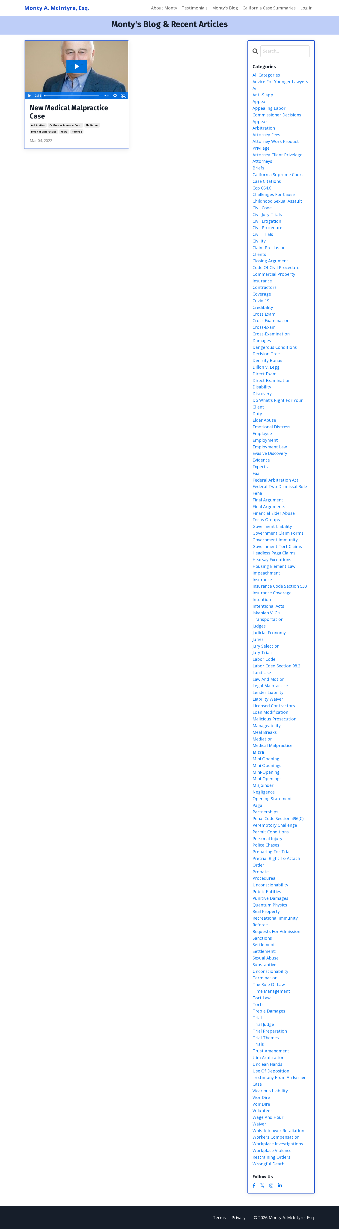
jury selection (266, 646)
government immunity (275, 539)
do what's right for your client (278, 403)
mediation (92, 125)
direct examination (272, 380)
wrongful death (268, 1164)
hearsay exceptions (272, 559)
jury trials (263, 652)
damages (262, 340)
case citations (267, 181)
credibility (263, 307)
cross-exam (264, 327)
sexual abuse (266, 958)
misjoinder (263, 785)
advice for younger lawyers (280, 81)
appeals (260, 121)
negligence (264, 792)
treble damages (269, 1011)
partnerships (265, 811)
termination (265, 977)
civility (259, 241)
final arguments (269, 506)
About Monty (164, 8)
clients (259, 254)
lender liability (268, 692)
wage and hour (268, 1117)
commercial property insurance (274, 277)
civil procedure (267, 227)
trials (258, 1044)
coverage (262, 294)
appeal (259, 101)
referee (77, 131)
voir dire (261, 1104)
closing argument (270, 261)
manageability (267, 725)
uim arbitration (268, 1057)
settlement (264, 944)
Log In (306, 8)
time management (271, 991)
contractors (265, 287)
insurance (262, 579)
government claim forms (278, 533)
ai (254, 88)
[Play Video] (29, 95)
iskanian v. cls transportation (268, 616)
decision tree (266, 353)
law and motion (269, 679)
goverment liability (272, 526)
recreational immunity (275, 918)
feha (257, 493)
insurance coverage (272, 592)
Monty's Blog (225, 8)
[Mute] (106, 95)
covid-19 (261, 300)
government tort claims (277, 546)
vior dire (261, 1097)
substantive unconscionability (270, 968)
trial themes (266, 1037)
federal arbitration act (275, 480)
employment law (270, 447)
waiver (259, 1124)
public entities (267, 891)
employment (265, 440)
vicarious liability (270, 1090)
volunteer (262, 1110)
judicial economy (269, 632)
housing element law (274, 566)
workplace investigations (278, 1143)
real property (266, 911)
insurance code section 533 (280, 586)
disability (262, 387)
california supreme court (65, 125)
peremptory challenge (275, 825)
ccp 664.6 (262, 188)
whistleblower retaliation (278, 1130)
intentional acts (268, 606)
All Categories (266, 75)
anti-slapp (263, 95)
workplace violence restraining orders (272, 1154)
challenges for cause (274, 194)
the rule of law (269, 984)
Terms (219, 1217)
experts (260, 466)
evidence (261, 460)
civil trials (263, 234)
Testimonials (195, 8)
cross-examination (271, 334)
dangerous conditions (275, 347)
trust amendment (271, 1051)
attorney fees (266, 134)
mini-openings (267, 778)
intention (262, 599)
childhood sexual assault (277, 201)
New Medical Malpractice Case (69, 112)
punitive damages (270, 898)
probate (261, 871)
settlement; (264, 951)
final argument (268, 500)
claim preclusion (269, 247)
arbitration (38, 125)
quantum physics (270, 905)
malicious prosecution (274, 719)
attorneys (262, 161)
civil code (262, 207)
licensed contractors (274, 705)
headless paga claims (274, 553)
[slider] (72, 95)
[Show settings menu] (115, 95)
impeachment (266, 573)
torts (258, 1004)
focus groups (266, 519)
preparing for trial (272, 851)
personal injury (267, 838)
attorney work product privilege (276, 145)
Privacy (239, 1217)
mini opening (266, 758)
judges (259, 626)
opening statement (272, 798)
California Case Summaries (269, 8)
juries (258, 639)
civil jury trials (267, 214)
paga (257, 805)
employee (262, 433)
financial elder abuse (274, 513)
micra (64, 131)
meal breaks (265, 732)
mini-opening (266, 772)
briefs (258, 168)
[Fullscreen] (123, 95)
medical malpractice (43, 131)
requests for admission (276, 931)
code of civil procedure (276, 267)
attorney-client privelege (277, 154)
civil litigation (267, 221)
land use (262, 672)
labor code (264, 659)
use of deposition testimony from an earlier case (279, 1077)
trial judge (263, 1024)
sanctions (262, 938)
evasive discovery (270, 453)
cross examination (271, 320)
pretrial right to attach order (276, 862)
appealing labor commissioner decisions (277, 111)
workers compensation (276, 1137)
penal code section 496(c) (278, 818)
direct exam (265, 373)
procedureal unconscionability (270, 881)
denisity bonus (267, 360)
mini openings (267, 765)
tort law (262, 998)
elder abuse (264, 420)
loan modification (270, 712)
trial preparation (270, 1031)
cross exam (264, 314)
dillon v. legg (266, 367)
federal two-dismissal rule (280, 486)
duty (257, 413)
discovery (262, 393)
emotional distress (271, 426)
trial (257, 1017)
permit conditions (271, 832)
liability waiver (268, 699)
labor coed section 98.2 (276, 666)
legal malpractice (270, 685)
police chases (266, 845)
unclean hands (267, 1064)
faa (256, 473)
